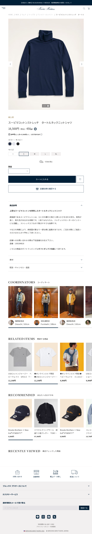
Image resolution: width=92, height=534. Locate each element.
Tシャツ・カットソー (45, 14)
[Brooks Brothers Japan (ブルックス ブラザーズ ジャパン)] (46, 8)
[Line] (37, 517)
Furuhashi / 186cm (48, 324)
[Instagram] (43, 517)
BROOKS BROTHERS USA (35, 531)
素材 (11, 259)
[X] (54, 517)
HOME (10, 14)
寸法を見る (49, 162)
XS (13, 154)
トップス (32, 14)
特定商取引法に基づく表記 (46, 524)
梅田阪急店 (19, 321)
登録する (84, 508)
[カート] (89, 8)
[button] (3, 8)
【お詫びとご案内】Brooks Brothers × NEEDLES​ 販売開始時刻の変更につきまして (46, 3)
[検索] (84, 8)
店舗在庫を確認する (48, 188)
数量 (10, 166)
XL (56, 154)
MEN (17, 14)
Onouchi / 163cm (22, 324)
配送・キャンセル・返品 (19, 267)
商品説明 (13, 205)
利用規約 (53, 527)
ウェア (24, 14)
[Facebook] (48, 517)
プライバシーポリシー (43, 527)
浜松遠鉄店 (45, 321)
